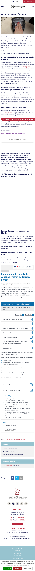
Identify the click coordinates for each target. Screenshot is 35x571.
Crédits (17, 551)
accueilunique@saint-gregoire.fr (15, 454)
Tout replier (18, 315)
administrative (16, 363)
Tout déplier (28, 315)
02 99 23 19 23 (9, 451)
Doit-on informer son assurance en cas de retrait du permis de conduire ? (16, 416)
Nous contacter (17, 524)
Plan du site (17, 556)
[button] (17, 319)
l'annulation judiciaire (11, 365)
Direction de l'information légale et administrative (13, 439)
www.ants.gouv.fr (25, 67)
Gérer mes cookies (17, 558)
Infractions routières (10, 425)
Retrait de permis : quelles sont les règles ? (17, 402)
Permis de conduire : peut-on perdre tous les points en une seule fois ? (17, 409)
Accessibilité (17, 553)
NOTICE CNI (13, 465)
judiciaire (26, 363)
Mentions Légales (17, 548)
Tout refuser (17, 568)
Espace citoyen (30, 1)
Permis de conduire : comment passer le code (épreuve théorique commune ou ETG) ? (17, 413)
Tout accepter (7, 568)
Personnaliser (27, 568)
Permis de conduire (10, 429)
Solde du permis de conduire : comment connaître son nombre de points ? (16, 399)
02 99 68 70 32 (20, 520)
